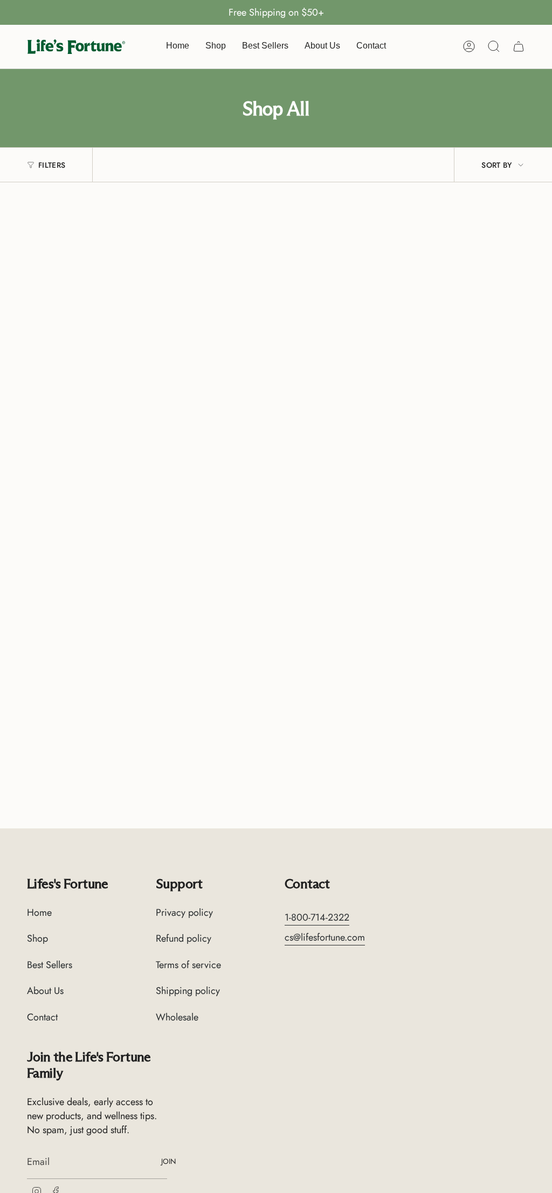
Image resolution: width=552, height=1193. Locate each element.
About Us (45, 991)
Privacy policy (184, 913)
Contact (42, 1017)
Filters (51, 165)
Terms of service (188, 965)
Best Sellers (49, 965)
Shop (37, 938)
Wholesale (177, 1017)
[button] (215, 46)
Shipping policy (188, 991)
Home (39, 913)
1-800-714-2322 (317, 917)
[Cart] (518, 46)
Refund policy (183, 938)
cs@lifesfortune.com (325, 937)
